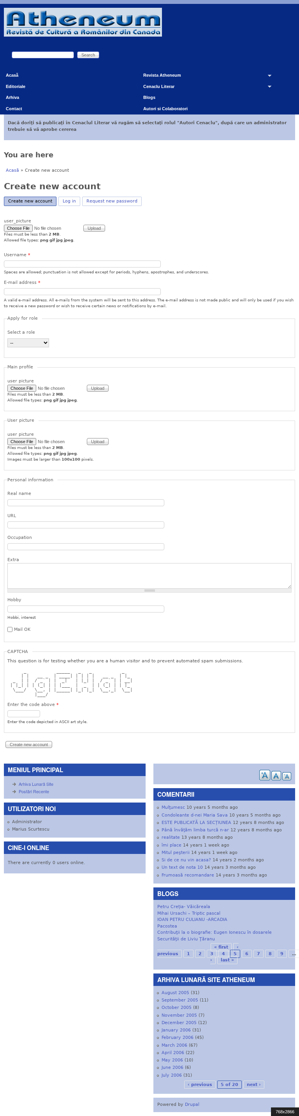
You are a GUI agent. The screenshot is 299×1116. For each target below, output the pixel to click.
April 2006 (173, 1052)
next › (254, 1084)
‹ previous (200, 1084)
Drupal (192, 1104)
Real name (19, 493)
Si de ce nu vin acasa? (186, 860)
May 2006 (172, 1060)
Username (17, 254)
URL (11, 515)
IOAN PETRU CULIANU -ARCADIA (192, 919)
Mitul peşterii (176, 852)
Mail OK (22, 629)
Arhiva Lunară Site (36, 784)
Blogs (149, 97)
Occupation (19, 537)
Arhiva (12, 97)
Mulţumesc (173, 807)
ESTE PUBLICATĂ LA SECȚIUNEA (196, 822)
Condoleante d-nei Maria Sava (195, 815)
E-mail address (22, 282)
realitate (171, 837)
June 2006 (172, 1067)
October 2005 (177, 1007)
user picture (20, 381)
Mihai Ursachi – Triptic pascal (188, 913)
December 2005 (179, 1022)
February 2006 (177, 1037)
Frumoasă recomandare (188, 875)
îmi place (171, 845)
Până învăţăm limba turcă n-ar (195, 830)
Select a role (21, 332)
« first (221, 947)
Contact (14, 108)
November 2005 (179, 1015)
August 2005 (175, 992)
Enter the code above (33, 704)
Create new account (32, 201)
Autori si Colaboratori (165, 108)
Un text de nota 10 (182, 867)
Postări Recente (34, 791)
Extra (13, 559)
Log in (69, 201)
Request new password (111, 201)
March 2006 (174, 1045)
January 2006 (176, 1030)
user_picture (17, 221)
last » (227, 960)
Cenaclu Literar (155, 88)
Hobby (14, 599)
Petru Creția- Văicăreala (183, 906)
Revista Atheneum (159, 77)
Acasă (12, 75)
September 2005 (180, 1000)
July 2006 (172, 1075)
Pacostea (167, 926)
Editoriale (15, 86)
